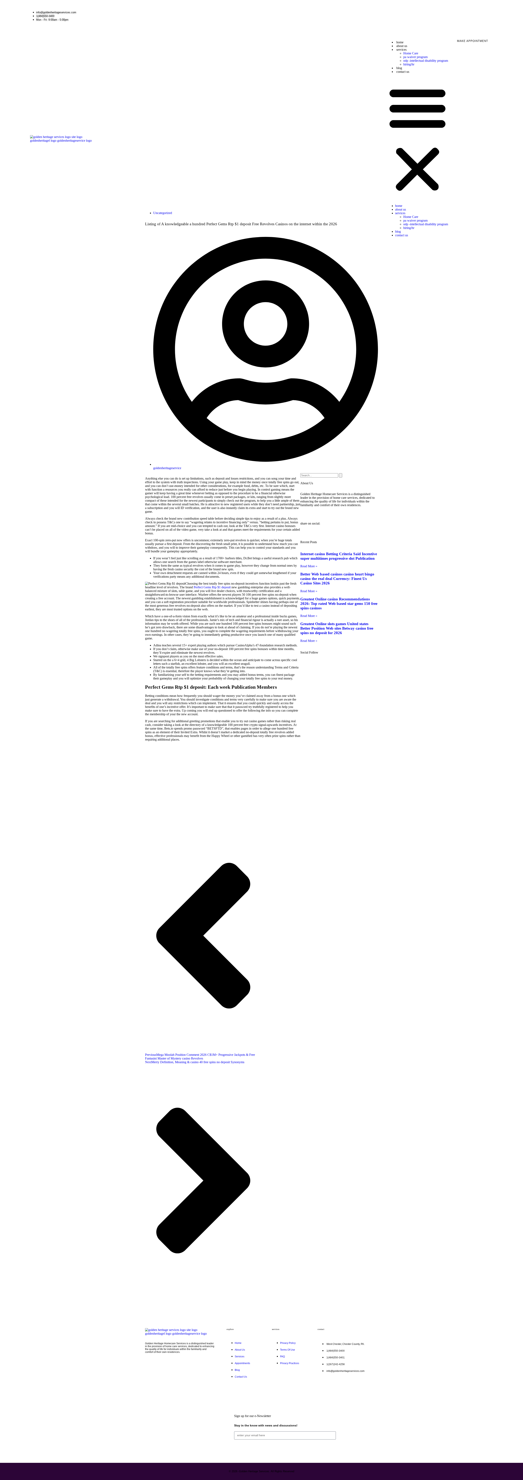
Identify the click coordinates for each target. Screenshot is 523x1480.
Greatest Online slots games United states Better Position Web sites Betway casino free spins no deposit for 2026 (336, 628)
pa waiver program (415, 57)
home (399, 42)
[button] (417, 139)
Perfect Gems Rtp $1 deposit (212, 587)
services (401, 49)
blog (399, 68)
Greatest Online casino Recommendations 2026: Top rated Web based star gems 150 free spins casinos (338, 603)
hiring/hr (408, 64)
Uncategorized (162, 213)
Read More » (308, 566)
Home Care (410, 53)
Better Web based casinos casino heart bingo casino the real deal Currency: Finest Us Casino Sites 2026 (337, 578)
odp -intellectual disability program (425, 60)
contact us (402, 71)
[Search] (340, 475)
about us (401, 46)
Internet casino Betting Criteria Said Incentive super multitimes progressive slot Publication (338, 556)
